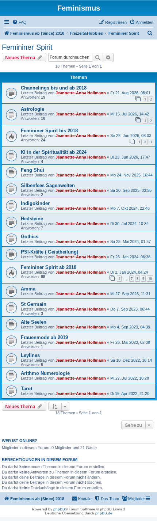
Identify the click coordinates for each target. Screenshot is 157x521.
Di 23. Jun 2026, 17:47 (130, 157)
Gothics (29, 236)
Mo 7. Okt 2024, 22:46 (130, 208)
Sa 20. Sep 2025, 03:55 (131, 190)
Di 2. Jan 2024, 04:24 (129, 272)
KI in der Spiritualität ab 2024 (54, 152)
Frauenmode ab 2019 (44, 337)
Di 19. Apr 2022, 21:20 (129, 393)
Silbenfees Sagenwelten (48, 185)
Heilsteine (32, 218)
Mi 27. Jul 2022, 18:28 (129, 378)
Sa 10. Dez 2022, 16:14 (131, 360)
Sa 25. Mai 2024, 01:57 (130, 241)
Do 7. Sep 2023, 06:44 (130, 309)
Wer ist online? (19, 440)
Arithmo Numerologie (45, 373)
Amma (28, 289)
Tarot (26, 388)
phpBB (59, 509)
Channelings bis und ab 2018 (54, 88)
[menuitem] (19, 22)
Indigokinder (35, 203)
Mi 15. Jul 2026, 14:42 (129, 114)
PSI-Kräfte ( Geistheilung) (49, 252)
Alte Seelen (33, 322)
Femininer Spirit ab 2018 (48, 267)
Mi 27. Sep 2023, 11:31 (130, 294)
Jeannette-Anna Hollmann (80, 93)
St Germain (33, 304)
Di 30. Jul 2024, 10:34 (129, 223)
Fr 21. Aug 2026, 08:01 (130, 93)
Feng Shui (32, 170)
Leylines (30, 355)
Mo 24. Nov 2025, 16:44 (131, 175)
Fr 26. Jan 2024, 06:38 (130, 257)
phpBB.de (103, 513)
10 (150, 278)
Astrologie (32, 109)
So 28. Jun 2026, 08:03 (130, 135)
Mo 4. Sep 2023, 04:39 (130, 327)
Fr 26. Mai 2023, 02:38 (130, 342)
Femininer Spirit (27, 47)
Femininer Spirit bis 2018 (49, 130)
